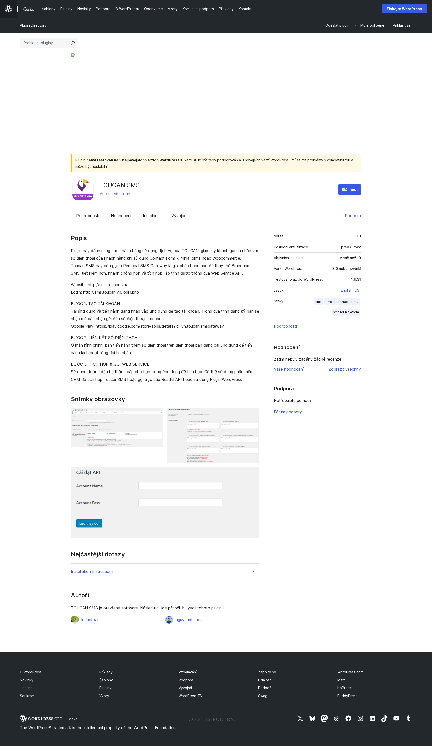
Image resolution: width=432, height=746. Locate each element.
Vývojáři (179, 215)
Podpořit (265, 688)
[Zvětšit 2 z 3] (252, 414)
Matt (341, 680)
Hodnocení (121, 215)
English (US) (351, 290)
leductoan (121, 193)
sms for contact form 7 (342, 302)
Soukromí (28, 696)
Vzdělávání (188, 672)
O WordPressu (32, 672)
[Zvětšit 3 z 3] (252, 473)
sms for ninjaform (346, 312)
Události (265, 680)
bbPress (344, 688)
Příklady (106, 672)
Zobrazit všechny (345, 369)
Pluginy (106, 688)
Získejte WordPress (404, 9)
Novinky (27, 680)
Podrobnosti (87, 215)
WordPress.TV (190, 696)
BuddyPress (348, 696)
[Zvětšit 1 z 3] (156, 414)
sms (319, 302)
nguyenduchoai (190, 619)
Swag (265, 696)
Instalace (151, 215)
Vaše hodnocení (289, 369)
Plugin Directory (33, 25)
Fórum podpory (288, 411)
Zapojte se (267, 672)
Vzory (104, 696)
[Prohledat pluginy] (73, 43)
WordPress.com (351, 672)
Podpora (353, 215)
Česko (73, 719)
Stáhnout (350, 189)
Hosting (26, 688)
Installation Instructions (92, 571)
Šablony (106, 680)
